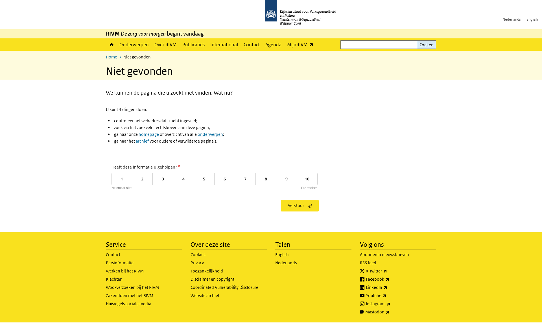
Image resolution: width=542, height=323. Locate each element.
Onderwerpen (134, 45)
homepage (149, 134)
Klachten (114, 279)
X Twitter (389, 271)
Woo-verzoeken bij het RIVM (132, 287)
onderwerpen (210, 134)
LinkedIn (389, 287)
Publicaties (193, 45)
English (532, 19)
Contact (252, 45)
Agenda (273, 45)
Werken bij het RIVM (125, 271)
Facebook (390, 279)
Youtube (388, 295)
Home (111, 44)
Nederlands (511, 19)
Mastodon (389, 312)
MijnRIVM (301, 44)
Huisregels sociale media (128, 303)
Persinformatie (120, 262)
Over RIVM (165, 45)
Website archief (205, 295)
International (224, 45)
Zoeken (426, 44)
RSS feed (368, 262)
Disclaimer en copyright (212, 279)
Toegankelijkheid (207, 271)
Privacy (197, 262)
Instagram (390, 303)
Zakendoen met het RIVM (129, 295)
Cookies (198, 254)
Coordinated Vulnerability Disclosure (224, 287)
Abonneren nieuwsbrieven (384, 254)
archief (142, 141)
